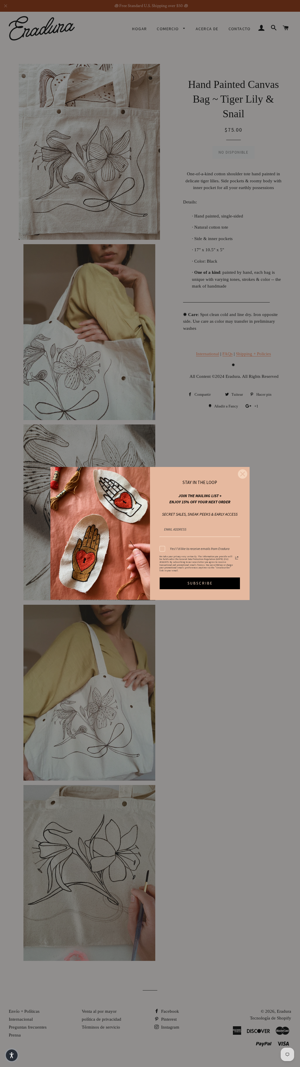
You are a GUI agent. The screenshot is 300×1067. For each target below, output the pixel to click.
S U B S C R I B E (200, 583)
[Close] (243, 474)
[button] (12, 1055)
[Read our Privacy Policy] (236, 557)
